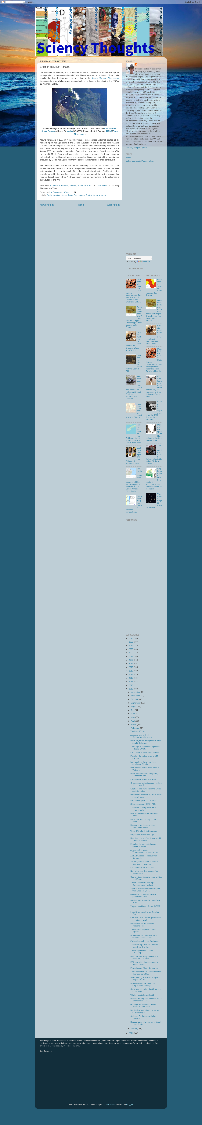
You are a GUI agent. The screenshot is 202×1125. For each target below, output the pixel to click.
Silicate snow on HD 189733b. (143, 804)
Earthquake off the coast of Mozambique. (142, 925)
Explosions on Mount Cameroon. (144, 968)
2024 (131, 645)
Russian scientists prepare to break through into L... (145, 1023)
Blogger (129, 1104)
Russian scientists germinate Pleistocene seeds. (142, 826)
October (135, 699)
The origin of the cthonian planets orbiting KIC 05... (145, 748)
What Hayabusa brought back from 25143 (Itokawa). (145, 742)
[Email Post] (75, 192)
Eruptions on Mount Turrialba (143, 779)
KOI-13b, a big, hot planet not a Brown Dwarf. (144, 963)
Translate (146, 262)
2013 (131, 685)
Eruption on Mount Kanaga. (142, 835)
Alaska (49, 195)
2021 (131, 656)
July (133, 710)
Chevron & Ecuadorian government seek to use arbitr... (145, 919)
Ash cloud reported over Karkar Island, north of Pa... (144, 946)
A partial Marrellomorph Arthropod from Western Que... (145, 890)
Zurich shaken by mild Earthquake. (145, 941)
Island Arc (72, 195)
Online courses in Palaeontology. (140, 161)
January (135, 1029)
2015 (131, 678)
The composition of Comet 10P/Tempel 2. (141, 952)
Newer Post (47, 204)
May (133, 717)
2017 (131, 671)
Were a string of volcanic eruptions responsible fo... (145, 978)
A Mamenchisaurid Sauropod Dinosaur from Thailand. (143, 884)
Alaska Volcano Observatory (105, 78)
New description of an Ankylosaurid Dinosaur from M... (145, 839)
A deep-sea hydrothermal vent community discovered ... (143, 936)
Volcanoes (103, 185)
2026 (131, 638)
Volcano (102, 195)
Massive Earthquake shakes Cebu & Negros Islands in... (146, 1000)
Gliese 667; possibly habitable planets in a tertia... (143, 895)
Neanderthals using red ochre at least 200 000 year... (144, 957)
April (133, 721)
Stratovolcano (92, 195)
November (136, 696)
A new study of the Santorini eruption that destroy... (142, 984)
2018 (131, 667)
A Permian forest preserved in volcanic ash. (143, 809)
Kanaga (81, 195)
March (134, 725)
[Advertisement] (144, 208)
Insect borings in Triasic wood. (143, 867)
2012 (131, 689)
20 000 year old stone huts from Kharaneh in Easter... (144, 863)
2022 (131, 653)
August (134, 706)
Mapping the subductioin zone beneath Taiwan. (143, 845)
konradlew (110, 1104)
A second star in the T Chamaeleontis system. (141, 736)
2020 (131, 660)
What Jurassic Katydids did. (142, 995)
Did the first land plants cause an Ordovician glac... (144, 1011)
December (136, 692)
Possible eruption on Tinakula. (143, 800)
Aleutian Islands (60, 195)
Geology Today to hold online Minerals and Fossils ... (143, 1005)
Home (80, 204)
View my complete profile (136, 148)
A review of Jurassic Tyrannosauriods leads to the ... (145, 851)
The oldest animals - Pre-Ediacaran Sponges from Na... (145, 973)
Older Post (113, 204)
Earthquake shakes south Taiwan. (145, 752)
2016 (131, 674)
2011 (131, 1033)
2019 (131, 664)
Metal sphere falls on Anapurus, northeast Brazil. (144, 775)
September (136, 703)
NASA (109, 131)
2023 (131, 649)
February (135, 728)
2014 (131, 682)
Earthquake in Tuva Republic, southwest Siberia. (143, 763)
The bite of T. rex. (138, 731)
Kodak (70, 131)
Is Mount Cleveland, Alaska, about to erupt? (71, 185)
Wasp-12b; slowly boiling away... (144, 831)
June (133, 714)
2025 (131, 642)
